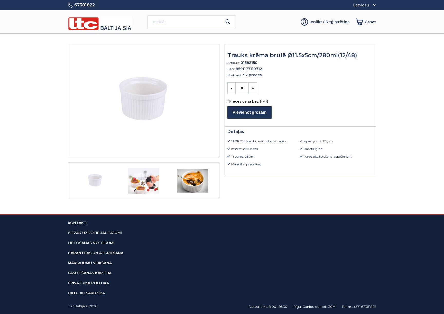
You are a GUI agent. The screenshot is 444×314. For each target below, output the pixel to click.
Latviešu (361, 5)
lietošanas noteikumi (91, 243)
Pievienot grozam (249, 112)
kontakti (77, 223)
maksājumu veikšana (90, 263)
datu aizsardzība (86, 293)
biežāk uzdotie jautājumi (95, 233)
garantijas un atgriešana (95, 253)
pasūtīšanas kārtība (90, 273)
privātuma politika (88, 283)
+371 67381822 (365, 307)
